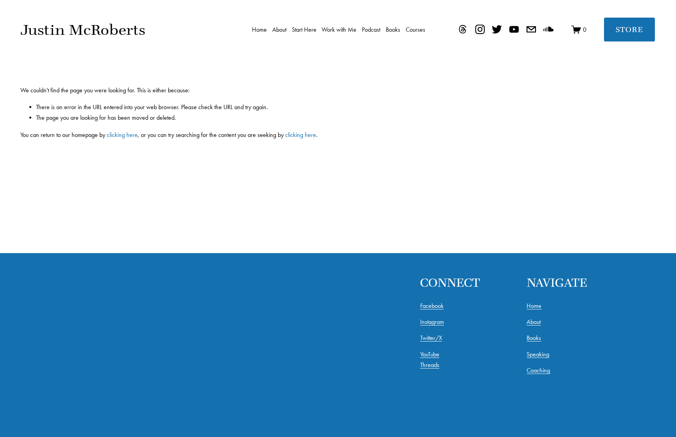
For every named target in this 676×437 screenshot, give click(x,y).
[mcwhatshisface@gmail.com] (531, 29)
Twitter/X (431, 338)
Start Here (304, 29)
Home (259, 29)
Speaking (538, 354)
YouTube (429, 354)
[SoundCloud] (548, 29)
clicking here (122, 134)
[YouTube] (514, 29)
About (279, 29)
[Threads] (463, 29)
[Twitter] (497, 29)
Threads (429, 365)
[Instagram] (480, 29)
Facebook (432, 305)
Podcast (371, 29)
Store (629, 29)
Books (393, 29)
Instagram (432, 322)
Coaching (538, 370)
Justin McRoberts (82, 29)
